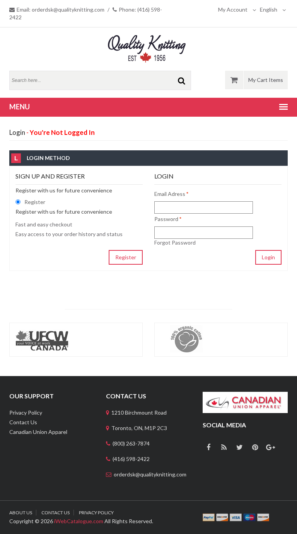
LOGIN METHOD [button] (42, 158)
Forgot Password (175, 242)
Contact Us (23, 422)
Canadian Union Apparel (38, 432)
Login (268, 257)
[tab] (148, 158)
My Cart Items (265, 80)
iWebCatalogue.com (78, 521)
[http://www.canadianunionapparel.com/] (245, 395)
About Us (20, 512)
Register (125, 257)
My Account (233, 9)
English (269, 9)
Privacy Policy (25, 412)
